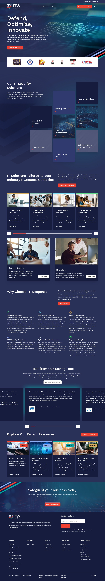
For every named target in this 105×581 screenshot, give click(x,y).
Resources (70, 6)
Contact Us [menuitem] (83, 544)
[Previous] (9, 233)
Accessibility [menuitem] (48, 575)
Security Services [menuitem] (13, 552)
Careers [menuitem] (46, 550)
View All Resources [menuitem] (67, 550)
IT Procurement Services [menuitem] (15, 564)
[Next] (96, 233)
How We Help (53, 6)
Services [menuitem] (11, 540)
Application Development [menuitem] (15, 555)
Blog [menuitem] (63, 547)
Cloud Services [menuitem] (13, 550)
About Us (61, 6)
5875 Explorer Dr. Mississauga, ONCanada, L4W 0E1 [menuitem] (84, 554)
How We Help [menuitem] (30, 544)
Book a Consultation (84, 6)
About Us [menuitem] (47, 540)
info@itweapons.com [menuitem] (85, 559)
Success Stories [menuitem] (66, 544)
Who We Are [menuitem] (48, 544)
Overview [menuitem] (11, 544)
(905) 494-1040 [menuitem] (84, 550)
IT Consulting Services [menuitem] (15, 558)
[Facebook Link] (92, 577)
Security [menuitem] (55, 575)
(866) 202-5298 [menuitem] (84, 547)
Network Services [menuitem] (13, 561)
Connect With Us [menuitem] (85, 540)
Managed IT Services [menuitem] (14, 547)
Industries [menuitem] (30, 540)
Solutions (43, 6)
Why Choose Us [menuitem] (49, 547)
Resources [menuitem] (65, 540)
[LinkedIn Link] (95, 577)
